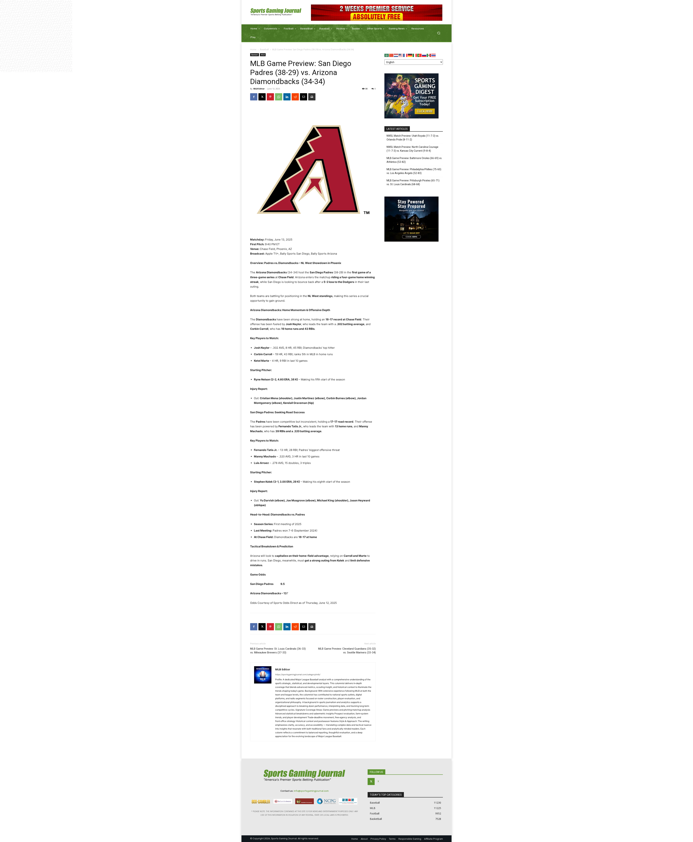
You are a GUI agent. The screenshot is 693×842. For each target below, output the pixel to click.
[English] (400, 55)
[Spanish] (429, 55)
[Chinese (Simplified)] (391, 55)
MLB (263, 54)
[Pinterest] (270, 96)
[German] (410, 55)
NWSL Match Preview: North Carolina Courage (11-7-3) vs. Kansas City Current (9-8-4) (412, 149)
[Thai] (433, 55)
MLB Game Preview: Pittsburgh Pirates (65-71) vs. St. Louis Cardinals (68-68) (413, 182)
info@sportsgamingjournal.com (311, 791)
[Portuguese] (419, 55)
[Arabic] (386, 55)
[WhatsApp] (278, 96)
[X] (262, 96)
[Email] (303, 96)
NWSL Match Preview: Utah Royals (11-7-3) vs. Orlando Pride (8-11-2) (413, 137)
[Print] (311, 96)
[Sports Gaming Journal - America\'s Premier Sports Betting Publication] (276, 12)
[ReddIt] (295, 96)
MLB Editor (259, 88)
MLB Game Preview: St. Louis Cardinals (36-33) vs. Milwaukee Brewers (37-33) (278, 650)
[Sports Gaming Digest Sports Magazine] (411, 117)
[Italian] (415, 55)
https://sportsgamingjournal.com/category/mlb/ (297, 674)
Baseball (264, 49)
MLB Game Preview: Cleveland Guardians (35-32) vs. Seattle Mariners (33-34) (347, 650)
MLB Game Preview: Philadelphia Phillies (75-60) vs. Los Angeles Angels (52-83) (414, 171)
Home (253, 49)
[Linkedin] (287, 96)
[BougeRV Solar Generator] (411, 240)
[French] (405, 55)
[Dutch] (396, 55)
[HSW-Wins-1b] (377, 13)
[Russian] (424, 55)
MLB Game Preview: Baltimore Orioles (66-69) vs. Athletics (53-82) (414, 160)
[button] (438, 33)
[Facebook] (253, 96)
